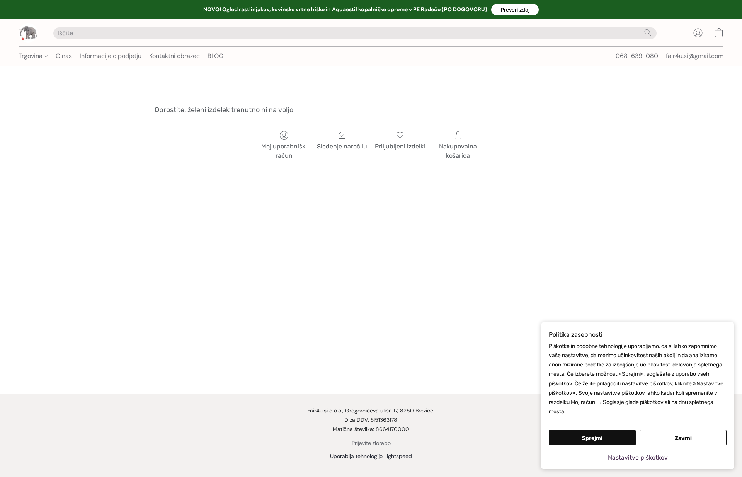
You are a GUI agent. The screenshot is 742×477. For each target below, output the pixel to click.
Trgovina (31, 56)
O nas (64, 56)
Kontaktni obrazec (174, 56)
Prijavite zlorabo (371, 443)
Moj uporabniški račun (284, 151)
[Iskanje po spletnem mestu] (648, 32)
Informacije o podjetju (110, 56)
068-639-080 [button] (637, 56)
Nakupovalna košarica (458, 151)
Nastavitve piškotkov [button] (638, 457)
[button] (515, 9)
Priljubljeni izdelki (400, 146)
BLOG (215, 56)
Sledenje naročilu (342, 146)
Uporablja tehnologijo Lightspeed (371, 456)
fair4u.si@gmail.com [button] (694, 56)
